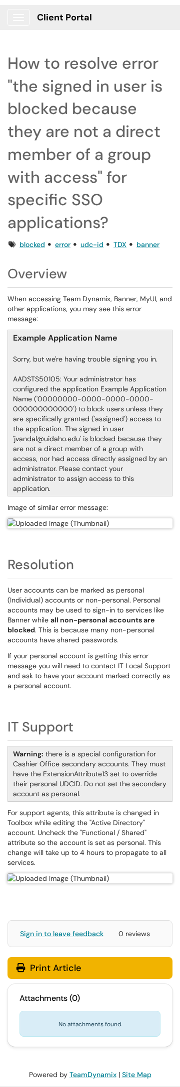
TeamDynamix (93, 1074)
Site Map (137, 1074)
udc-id (92, 244)
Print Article (54, 968)
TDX (120, 244)
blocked (32, 244)
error (62, 244)
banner (148, 244)
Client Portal (64, 17)
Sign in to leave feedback (62, 933)
